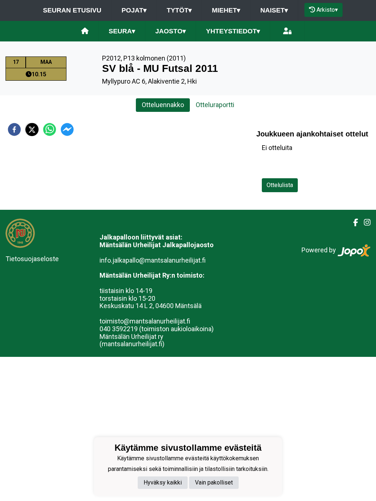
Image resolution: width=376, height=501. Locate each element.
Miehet (226, 10)
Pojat (134, 10)
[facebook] (14, 129)
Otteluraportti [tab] (215, 105)
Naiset (274, 10)
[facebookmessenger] (67, 129)
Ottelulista (280, 185)
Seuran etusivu (72, 10)
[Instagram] (364, 223)
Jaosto (170, 31)
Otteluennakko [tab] (163, 105)
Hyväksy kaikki (163, 482)
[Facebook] (352, 223)
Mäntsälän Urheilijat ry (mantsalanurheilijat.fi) (132, 340)
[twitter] (32, 129)
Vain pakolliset (214, 482)
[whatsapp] (49, 129)
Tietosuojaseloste (32, 259)
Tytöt (179, 10)
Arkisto (327, 9)
